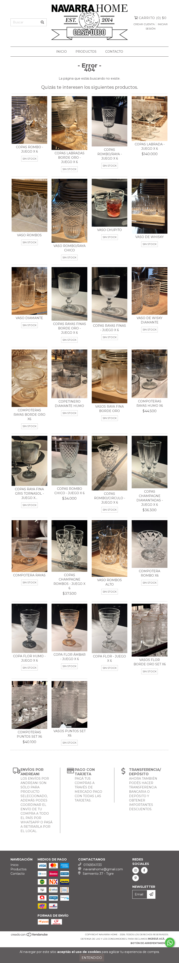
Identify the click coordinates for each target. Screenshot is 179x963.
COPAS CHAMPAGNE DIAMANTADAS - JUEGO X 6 (149, 498)
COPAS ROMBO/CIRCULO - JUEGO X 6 (109, 498)
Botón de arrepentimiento (150, 943)
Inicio (61, 52)
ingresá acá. (156, 938)
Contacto (114, 52)
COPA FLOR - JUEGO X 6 (109, 658)
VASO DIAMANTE (29, 318)
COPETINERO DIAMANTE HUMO (69, 404)
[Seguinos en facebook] (144, 870)
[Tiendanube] (29, 935)
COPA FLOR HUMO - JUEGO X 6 (29, 658)
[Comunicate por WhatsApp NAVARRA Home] (170, 943)
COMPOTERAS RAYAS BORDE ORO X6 (29, 414)
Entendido (92, 958)
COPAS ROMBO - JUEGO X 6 (29, 149)
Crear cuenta (144, 24)
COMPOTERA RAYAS (29, 575)
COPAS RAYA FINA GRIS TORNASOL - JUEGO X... (29, 493)
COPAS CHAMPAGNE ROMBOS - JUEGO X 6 (69, 581)
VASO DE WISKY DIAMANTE (149, 320)
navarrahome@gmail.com (103, 869)
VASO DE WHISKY (149, 237)
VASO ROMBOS (29, 235)
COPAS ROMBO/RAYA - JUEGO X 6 (109, 154)
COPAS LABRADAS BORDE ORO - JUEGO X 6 (69, 157)
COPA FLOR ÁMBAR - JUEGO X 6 (69, 657)
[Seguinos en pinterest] (135, 878)
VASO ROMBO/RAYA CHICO (69, 248)
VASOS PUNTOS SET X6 (69, 733)
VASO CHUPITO (109, 230)
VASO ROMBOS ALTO (109, 582)
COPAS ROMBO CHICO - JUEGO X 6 (69, 491)
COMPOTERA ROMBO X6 (149, 573)
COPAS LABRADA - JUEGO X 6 (150, 146)
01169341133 (92, 865)
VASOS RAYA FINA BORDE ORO (109, 409)
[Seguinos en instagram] (135, 870)
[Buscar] (42, 22)
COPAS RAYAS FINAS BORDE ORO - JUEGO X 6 (69, 328)
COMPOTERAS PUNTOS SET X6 (29, 734)
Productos (86, 52)
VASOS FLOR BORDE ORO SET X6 (150, 662)
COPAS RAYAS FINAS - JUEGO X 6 (109, 328)
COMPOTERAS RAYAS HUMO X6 (149, 403)
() (153, 18)
